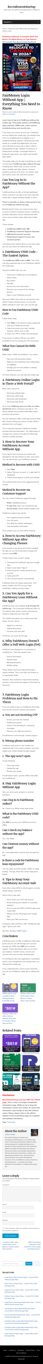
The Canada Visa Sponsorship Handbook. (19, 42)
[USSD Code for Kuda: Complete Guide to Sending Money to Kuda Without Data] (10, 987)
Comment (6, 1185)
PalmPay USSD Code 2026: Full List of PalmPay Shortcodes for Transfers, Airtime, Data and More (9, 1018)
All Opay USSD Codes (18, 931)
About (5, 1350)
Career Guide (12, 112)
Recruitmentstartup (21, 6)
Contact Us (12, 1350)
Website (5, 1220)
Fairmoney (11, 1122)
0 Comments (11, 114)
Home (4, 29)
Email (4, 1212)
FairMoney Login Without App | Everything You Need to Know (21, 102)
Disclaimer (20, 1350)
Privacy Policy (30, 1350)
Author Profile (10, 1134)
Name (4, 1204)
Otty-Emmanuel (24, 112)
